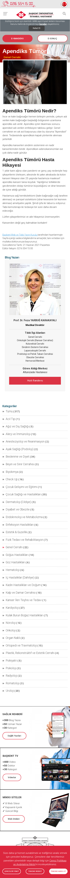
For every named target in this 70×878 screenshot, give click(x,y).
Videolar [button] (12, 777)
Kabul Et (36, 28)
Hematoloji (12, 570)
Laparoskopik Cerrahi (35, 350)
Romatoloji (12, 683)
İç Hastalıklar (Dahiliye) (20, 577)
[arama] (64, 13)
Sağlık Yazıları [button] (14, 736)
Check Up (11, 479)
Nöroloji (10, 622)
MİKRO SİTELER (12, 797)
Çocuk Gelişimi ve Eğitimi (21, 487)
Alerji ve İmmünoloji (18, 434)
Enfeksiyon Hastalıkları (19, 524)
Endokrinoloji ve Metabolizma (24, 517)
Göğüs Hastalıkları (17, 554)
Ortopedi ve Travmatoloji (21, 645)
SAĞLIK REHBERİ (12, 714)
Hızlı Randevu (35, 380)
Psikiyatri (11, 660)
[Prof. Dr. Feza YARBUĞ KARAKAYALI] (35, 289)
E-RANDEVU (17, 38)
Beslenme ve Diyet (17, 456)
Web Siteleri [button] (14, 819)
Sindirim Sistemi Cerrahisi (35, 347)
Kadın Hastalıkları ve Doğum (23, 585)
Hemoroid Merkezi (35, 360)
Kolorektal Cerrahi (35, 343)
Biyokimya (12, 471)
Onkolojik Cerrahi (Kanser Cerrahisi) (35, 340)
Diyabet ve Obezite (17, 509)
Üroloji (9, 690)
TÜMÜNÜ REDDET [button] (35, 871)
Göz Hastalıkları (15, 562)
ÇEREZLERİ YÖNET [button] (11, 871)
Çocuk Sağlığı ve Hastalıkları (23, 494)
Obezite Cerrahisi (35, 357)
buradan (43, 24)
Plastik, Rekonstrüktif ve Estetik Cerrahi (30, 653)
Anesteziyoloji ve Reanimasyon (25, 441)
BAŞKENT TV (10, 755)
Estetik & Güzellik (16, 532)
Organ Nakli (13, 637)
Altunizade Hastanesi (35, 372)
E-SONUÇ (52, 38)
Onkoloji (10, 630)
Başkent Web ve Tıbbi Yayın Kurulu (20, 234)
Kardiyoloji (12, 607)
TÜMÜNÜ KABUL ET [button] (58, 871)
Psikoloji (11, 668)
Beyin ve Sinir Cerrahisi (20, 464)
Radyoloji (11, 675)
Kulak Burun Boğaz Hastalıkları (24, 615)
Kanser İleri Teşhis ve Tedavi (23, 600)
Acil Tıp (10, 419)
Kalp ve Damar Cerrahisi (20, 592)
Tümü (9, 411)
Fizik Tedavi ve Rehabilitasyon (24, 539)
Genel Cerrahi (12, 57)
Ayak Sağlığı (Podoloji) (19, 449)
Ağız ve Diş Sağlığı (17, 426)
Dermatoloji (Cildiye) (18, 502)
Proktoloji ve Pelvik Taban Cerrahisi (35, 354)
